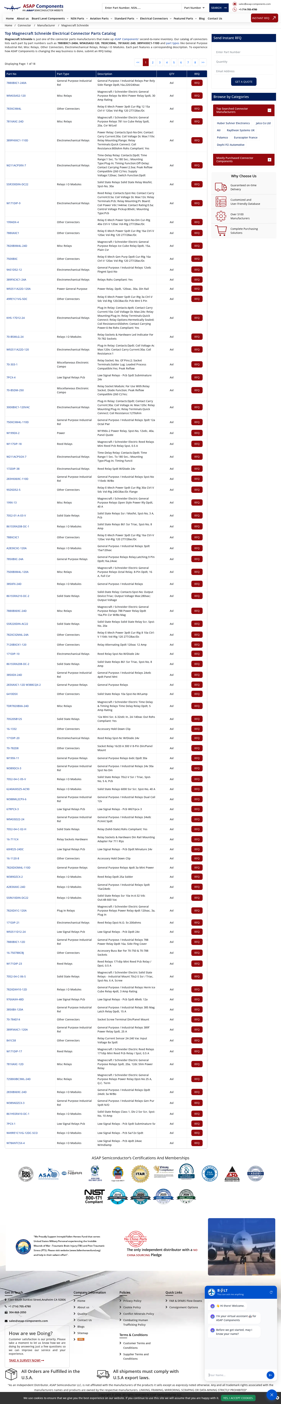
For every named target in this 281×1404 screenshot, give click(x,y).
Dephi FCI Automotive (230, 145)
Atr (219, 130)
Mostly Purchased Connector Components (234, 159)
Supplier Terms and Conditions (136, 1356)
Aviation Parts (99, 18)
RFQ (197, 83)
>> (203, 62)
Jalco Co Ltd (263, 123)
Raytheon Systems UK (241, 130)
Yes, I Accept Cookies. (238, 1398)
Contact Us (215, 18)
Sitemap (82, 1333)
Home (10, 18)
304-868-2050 (17, 1312)
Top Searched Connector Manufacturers (232, 110)
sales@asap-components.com (28, 1321)
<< (137, 62)
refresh (271, 1292)
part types (172, 43)
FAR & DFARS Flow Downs (185, 1301)
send (270, 1375)
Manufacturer (46, 25)
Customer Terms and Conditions (137, 1345)
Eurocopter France (245, 137)
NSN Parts (77, 18)
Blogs (80, 1326)
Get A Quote (244, 81)
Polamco (222, 137)
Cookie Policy (132, 1307)
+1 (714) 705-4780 (19, 1306)
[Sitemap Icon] (80, 1339)
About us (23, 18)
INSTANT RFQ (260, 18)
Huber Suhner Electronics (233, 123)
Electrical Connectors (154, 18)
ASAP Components (126, 39)
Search (216, 8)
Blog (202, 18)
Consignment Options (183, 1307)
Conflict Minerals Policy (138, 1314)
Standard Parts (124, 18)
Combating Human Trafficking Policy (135, 1322)
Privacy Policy (132, 1301)
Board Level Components (48, 18)
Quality (82, 1314)
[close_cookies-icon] (277, 1398)
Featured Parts (183, 18)
